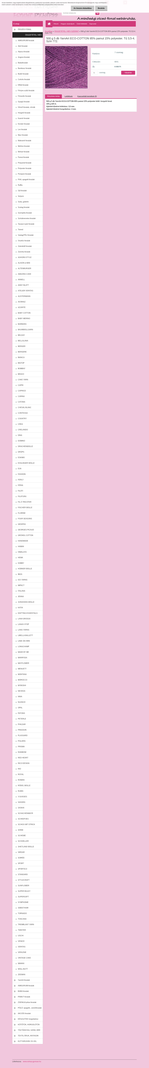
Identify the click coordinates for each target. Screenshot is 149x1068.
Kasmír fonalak (23, 118)
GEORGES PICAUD (26, 530)
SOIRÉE (21, 858)
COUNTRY (22, 418)
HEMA (20, 557)
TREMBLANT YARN (26, 924)
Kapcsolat (92, 24)
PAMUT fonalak (24, 997)
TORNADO (22, 913)
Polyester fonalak (24, 168)
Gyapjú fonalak (24, 102)
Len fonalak (22, 129)
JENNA (21, 596)
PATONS (21, 713)
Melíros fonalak (24, 146)
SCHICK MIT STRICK (26, 824)
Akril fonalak (22, 46)
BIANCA (21, 357)
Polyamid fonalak (24, 163)
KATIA (20, 608)
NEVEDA (21, 691)
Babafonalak (23, 63)
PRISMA (21, 747)
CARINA (21, 396)
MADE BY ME (23, 652)
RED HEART (23, 758)
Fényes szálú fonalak (26, 90)
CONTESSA (23, 413)
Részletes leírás (53, 96)
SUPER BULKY (24, 891)
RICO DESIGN (23, 763)
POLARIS (22, 741)
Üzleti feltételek (82, 24)
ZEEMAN (21, 974)
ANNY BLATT (23, 285)
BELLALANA (23, 341)
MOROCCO (22, 680)
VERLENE (22, 952)
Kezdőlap (48, 31)
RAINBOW (22, 752)
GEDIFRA (22, 524)
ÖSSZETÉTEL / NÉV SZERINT (33, 36)
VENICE (21, 941)
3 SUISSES (22, 797)
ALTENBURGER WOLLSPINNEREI (25, 269)
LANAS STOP (23, 624)
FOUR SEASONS (25, 519)
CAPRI (20, 385)
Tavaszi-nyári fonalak (26, 224)
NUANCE (22, 702)
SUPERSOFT (23, 897)
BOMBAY (21, 368)
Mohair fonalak (23, 152)
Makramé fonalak (24, 140)
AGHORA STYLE (25, 257)
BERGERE (22, 352)
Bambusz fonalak (24, 68)
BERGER (21, 346)
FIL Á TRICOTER (24, 502)
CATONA (21, 402)
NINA (20, 696)
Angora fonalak (24, 57)
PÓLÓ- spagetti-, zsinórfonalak (30, 1008)
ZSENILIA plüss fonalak (27, 1002)
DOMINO (21, 441)
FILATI (20, 491)
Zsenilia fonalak (24, 252)
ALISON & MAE (24, 263)
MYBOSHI (22, 685)
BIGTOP (21, 363)
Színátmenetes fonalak (27, 218)
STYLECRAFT (24, 880)
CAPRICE (22, 391)
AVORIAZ (22, 302)
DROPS (21, 452)
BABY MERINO (24, 318)
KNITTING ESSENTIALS (28, 613)
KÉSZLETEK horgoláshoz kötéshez (28, 1020)
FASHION (22, 474)
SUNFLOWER (23, 885)
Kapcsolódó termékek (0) (87, 96)
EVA (19, 469)
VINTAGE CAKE (24, 958)
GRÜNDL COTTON (25, 535)
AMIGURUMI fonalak (26, 40)
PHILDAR (22, 724)
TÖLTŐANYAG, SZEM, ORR (29, 1030)
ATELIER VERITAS (25, 291)
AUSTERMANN (24, 296)
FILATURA (22, 496)
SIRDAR (21, 852)
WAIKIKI (21, 963)
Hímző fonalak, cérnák (26, 107)
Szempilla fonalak (25, 213)
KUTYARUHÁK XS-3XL (27, 1041)
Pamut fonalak (23, 157)
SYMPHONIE (23, 902)
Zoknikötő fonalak (25, 246)
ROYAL (21, 774)
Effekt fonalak (23, 85)
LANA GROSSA (24, 619)
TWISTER (22, 930)
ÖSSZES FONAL (24, 29)
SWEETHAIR (23, 908)
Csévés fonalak (24, 79)
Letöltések (69, 96)
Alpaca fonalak (23, 52)
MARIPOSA (22, 658)
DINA (20, 435)
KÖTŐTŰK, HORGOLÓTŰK (29, 1024)
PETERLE (22, 719)
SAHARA (21, 802)
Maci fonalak (23, 135)
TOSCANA (22, 919)
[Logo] (27, 13)
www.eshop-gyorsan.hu (32, 1061)
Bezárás (101, 8)
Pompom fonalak (24, 174)
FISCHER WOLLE (25, 507)
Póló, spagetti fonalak (26, 179)
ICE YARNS (22, 580)
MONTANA (22, 674)
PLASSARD (22, 735)
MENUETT (22, 669)
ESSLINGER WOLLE (26, 463)
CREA (20, 424)
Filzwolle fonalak (24, 96)
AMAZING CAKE (24, 274)
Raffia (20, 185)
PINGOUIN (22, 730)
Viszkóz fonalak (24, 241)
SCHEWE (22, 835)
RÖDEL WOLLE (24, 785)
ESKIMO (21, 457)
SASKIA (21, 808)
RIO (19, 769)
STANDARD (23, 874)
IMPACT (21, 585)
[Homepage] (49, 23)
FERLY (21, 480)
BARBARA (22, 324)
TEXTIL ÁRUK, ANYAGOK (28, 1036)
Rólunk (56, 24)
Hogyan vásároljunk (67, 24)
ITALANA (21, 591)
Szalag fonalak (23, 207)
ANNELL (21, 279)
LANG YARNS (23, 630)
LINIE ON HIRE (24, 641)
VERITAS (21, 947)
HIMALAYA (22, 552)
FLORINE (22, 513)
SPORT (21, 863)
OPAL (20, 708)
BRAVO (21, 374)
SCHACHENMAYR (25, 813)
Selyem (21, 196)
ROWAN (21, 780)
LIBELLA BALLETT (25, 635)
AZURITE (22, 307)
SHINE (20, 830)
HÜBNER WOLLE (25, 569)
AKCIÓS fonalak (24, 1013)
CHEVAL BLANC (24, 407)
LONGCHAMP (23, 646)
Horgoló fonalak (24, 113)
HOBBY (21, 563)
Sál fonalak (22, 191)
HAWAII (21, 546)
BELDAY (21, 335)
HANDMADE (23, 541)
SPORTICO (22, 869)
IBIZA (20, 574)
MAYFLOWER (23, 663)
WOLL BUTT (23, 969)
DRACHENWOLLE (25, 446)
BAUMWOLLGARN (25, 330)
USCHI (20, 936)
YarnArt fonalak (24, 980)
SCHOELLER (23, 841)
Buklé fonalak (23, 74)
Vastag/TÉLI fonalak (25, 235)
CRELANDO (23, 430)
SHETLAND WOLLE (26, 847)
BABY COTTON (24, 313)
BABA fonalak (23, 991)
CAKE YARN (23, 380)
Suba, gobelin (23, 202)
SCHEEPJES (23, 819)
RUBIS (20, 791)
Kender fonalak (24, 124)
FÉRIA (20, 485)
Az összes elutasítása (83, 8)
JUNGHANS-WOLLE (26, 602)
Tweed (20, 229)
